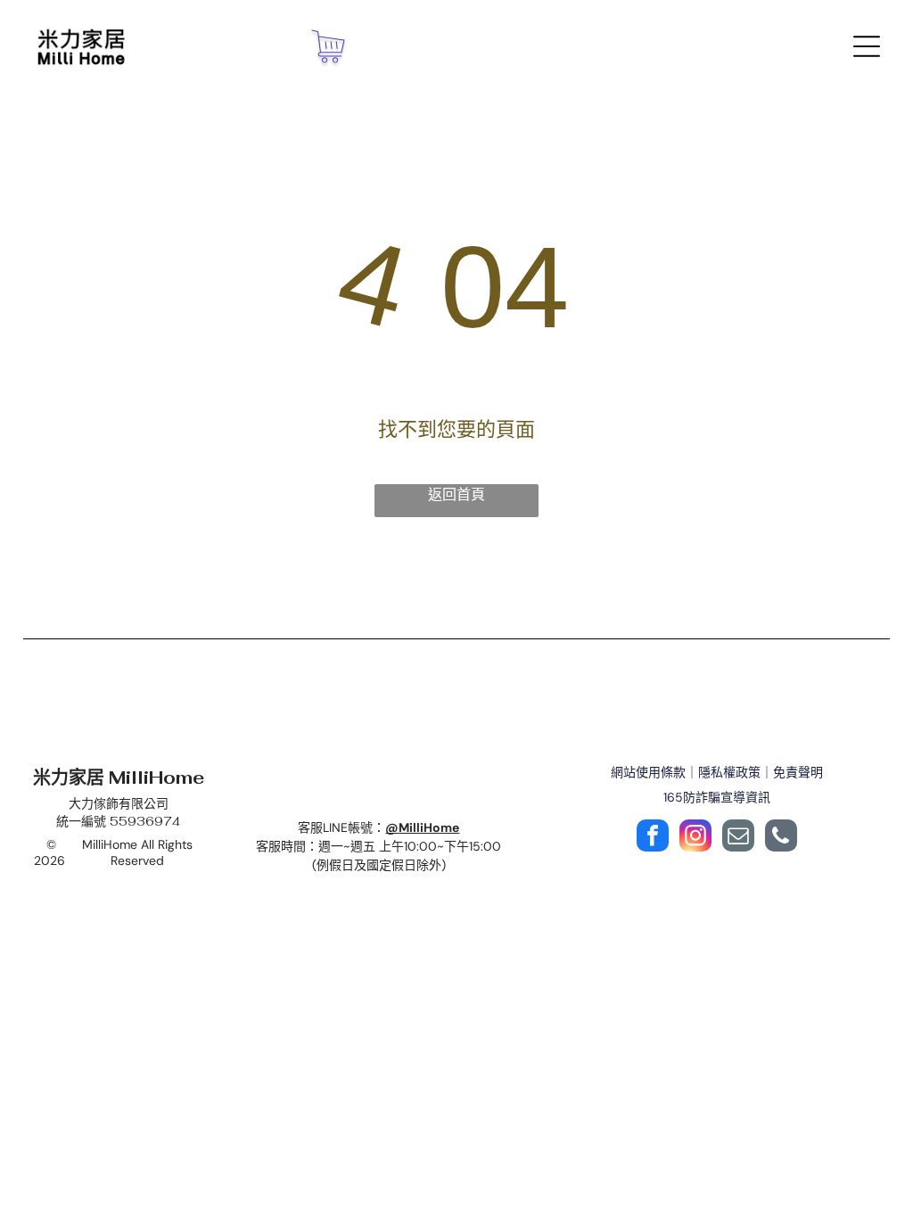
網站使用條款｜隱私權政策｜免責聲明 (717, 772)
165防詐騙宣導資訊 (716, 797)
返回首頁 (456, 494)
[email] (738, 837)
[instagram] (695, 837)
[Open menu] (866, 46)
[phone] (781, 837)
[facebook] (653, 837)
